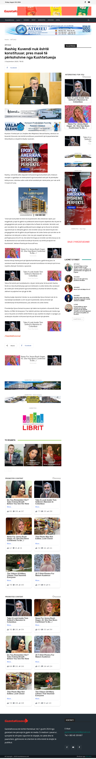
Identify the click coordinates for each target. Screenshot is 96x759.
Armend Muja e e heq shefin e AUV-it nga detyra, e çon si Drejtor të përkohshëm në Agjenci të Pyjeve (14, 461)
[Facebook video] (79, 747)
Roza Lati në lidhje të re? (52, 464)
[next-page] (9, 470)
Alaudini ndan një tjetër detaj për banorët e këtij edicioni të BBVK (82, 299)
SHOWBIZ (33, 460)
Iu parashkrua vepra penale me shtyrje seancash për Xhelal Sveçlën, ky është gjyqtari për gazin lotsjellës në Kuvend (82, 310)
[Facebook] (85, 2)
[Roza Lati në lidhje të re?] (52, 455)
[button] (88, 20)
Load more (77, 319)
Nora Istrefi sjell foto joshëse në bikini (33, 463)
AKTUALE (13, 40)
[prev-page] (6, 470)
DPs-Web (88, 756)
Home (7, 40)
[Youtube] (89, 2)
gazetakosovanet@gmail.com (77, 732)
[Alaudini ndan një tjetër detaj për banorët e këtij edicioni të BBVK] (69, 298)
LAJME (76, 304)
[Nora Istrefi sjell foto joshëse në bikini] (33, 455)
